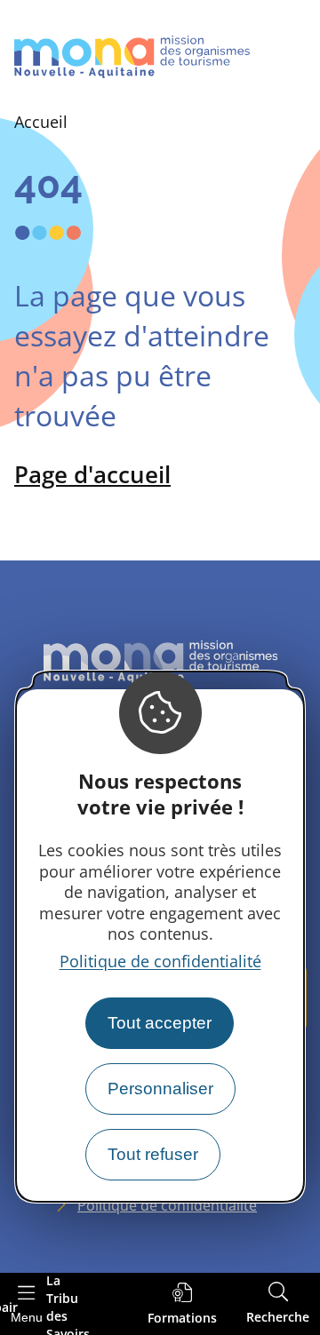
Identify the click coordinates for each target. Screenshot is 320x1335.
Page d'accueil (92, 474)
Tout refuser (153, 1154)
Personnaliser (160, 1088)
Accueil (41, 121)
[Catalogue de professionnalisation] (182, 1304)
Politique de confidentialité (160, 961)
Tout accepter (160, 1022)
